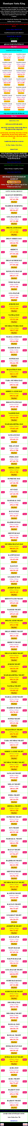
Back (2, 1124)
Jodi (3, 197)
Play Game (14, 41)
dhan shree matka (11, 1110)
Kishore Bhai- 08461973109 (14, 162)
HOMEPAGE (14, 1121)
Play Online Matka (14, 182)
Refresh (25, 1124)
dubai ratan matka (21, 1110)
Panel (24, 197)
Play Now (7, 60)
